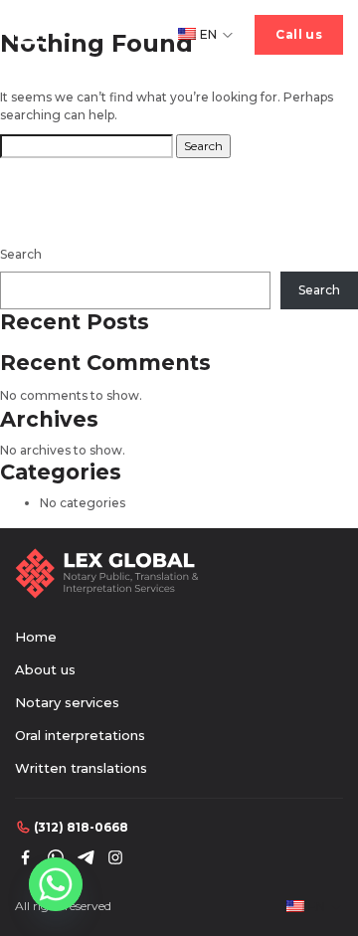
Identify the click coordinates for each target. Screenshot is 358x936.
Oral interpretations (80, 735)
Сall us (298, 34)
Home (36, 637)
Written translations (81, 768)
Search (21, 254)
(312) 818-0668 (81, 827)
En (208, 34)
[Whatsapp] (56, 884)
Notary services (67, 702)
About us (45, 669)
